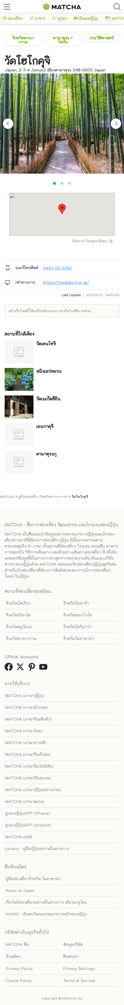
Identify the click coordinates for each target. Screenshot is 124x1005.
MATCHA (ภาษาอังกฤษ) (26, 707)
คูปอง (62, 18)
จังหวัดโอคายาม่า (78, 638)
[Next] (116, 124)
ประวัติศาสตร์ (102, 37)
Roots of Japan (20, 890)
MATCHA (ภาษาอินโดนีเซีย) (29, 766)
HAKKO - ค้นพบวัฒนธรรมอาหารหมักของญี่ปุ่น (46, 914)
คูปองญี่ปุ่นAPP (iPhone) (27, 813)
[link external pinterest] (33, 669)
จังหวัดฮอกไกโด (77, 615)
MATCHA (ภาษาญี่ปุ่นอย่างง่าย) (33, 789)
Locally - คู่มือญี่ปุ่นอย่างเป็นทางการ (37, 848)
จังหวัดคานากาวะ (23, 39)
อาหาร (40, 18)
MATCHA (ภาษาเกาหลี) (25, 742)
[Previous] (8, 124)
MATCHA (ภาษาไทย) (24, 731)
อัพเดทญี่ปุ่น (88, 18)
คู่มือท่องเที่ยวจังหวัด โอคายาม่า (33, 878)
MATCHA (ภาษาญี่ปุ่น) (24, 695)
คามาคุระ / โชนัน (63, 39)
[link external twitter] (21, 669)
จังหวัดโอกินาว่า (77, 626)
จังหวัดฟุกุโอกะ (19, 626)
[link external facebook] (10, 669)
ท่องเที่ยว (15, 18)
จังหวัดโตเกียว (18, 603)
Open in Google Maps (89, 240)
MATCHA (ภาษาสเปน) (24, 801)
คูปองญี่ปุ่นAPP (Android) (28, 825)
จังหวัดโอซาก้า (76, 603)
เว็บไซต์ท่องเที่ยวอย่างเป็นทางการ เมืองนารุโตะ (46, 902)
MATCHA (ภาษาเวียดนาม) (28, 778)
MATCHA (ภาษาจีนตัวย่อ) (28, 754)
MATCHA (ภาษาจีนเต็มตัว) (28, 719)
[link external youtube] (44, 669)
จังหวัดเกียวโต (18, 615)
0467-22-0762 (57, 268)
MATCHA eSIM (18, 836)
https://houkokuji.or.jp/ (66, 282)
